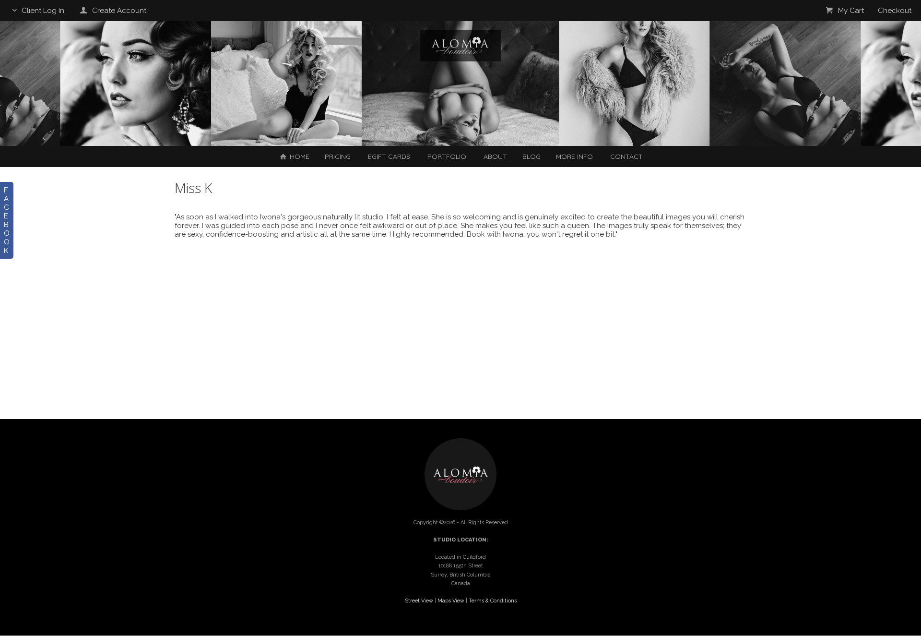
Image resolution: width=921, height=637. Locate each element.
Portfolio (446, 156)
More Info (574, 156)
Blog (531, 156)
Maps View (450, 601)
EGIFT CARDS (389, 156)
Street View (419, 601)
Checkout (894, 10)
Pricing (338, 156)
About (495, 156)
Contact (626, 156)
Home (298, 156)
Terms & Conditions (493, 601)
